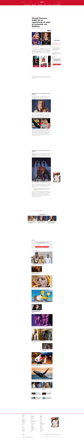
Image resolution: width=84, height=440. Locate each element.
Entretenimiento (33, 417)
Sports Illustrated (33, 421)
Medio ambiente (41, 427)
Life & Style (32, 416)
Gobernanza (41, 428)
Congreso (41, 418)
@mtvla (34, 188)
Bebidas (23, 421)
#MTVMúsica (37, 189)
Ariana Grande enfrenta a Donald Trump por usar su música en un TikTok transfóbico (57, 53)
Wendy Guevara (39, 51)
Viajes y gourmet (57, 4)
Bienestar (23, 423)
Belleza (49, 4)
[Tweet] (48, 30)
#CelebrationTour (44, 189)
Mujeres (41, 414)
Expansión (32, 427)
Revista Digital (57, 182)
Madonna (41, 48)
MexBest (23, 420)
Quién (23, 414)
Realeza (34, 4)
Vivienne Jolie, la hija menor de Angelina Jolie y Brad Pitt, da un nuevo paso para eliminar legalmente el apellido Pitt (56, 48)
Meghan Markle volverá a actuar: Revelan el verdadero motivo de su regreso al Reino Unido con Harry (57, 44)
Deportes (32, 418)
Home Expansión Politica (34, 428)
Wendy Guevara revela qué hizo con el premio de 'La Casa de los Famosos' (32, 222)
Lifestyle (32, 425)
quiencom (60, 434)
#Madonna (40, 189)
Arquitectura (41, 424)
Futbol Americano (33, 423)
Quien (58, 434)
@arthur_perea (37, 47)
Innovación (41, 430)
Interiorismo (41, 425)
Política (41, 416)
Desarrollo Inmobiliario (43, 423)
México (41, 417)
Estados (41, 419)
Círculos (39, 4)
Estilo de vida (23, 428)
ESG (31, 431)
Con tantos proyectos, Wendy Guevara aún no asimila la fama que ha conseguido (52, 222)
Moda (44, 4)
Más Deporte (32, 424)
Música (32, 419)
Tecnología (32, 430)
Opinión (32, 414)
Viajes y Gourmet (24, 418)
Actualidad (23, 430)
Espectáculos (27, 4)
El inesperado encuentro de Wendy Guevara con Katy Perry (41, 222)
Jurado (23, 424)
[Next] (56, 218)
